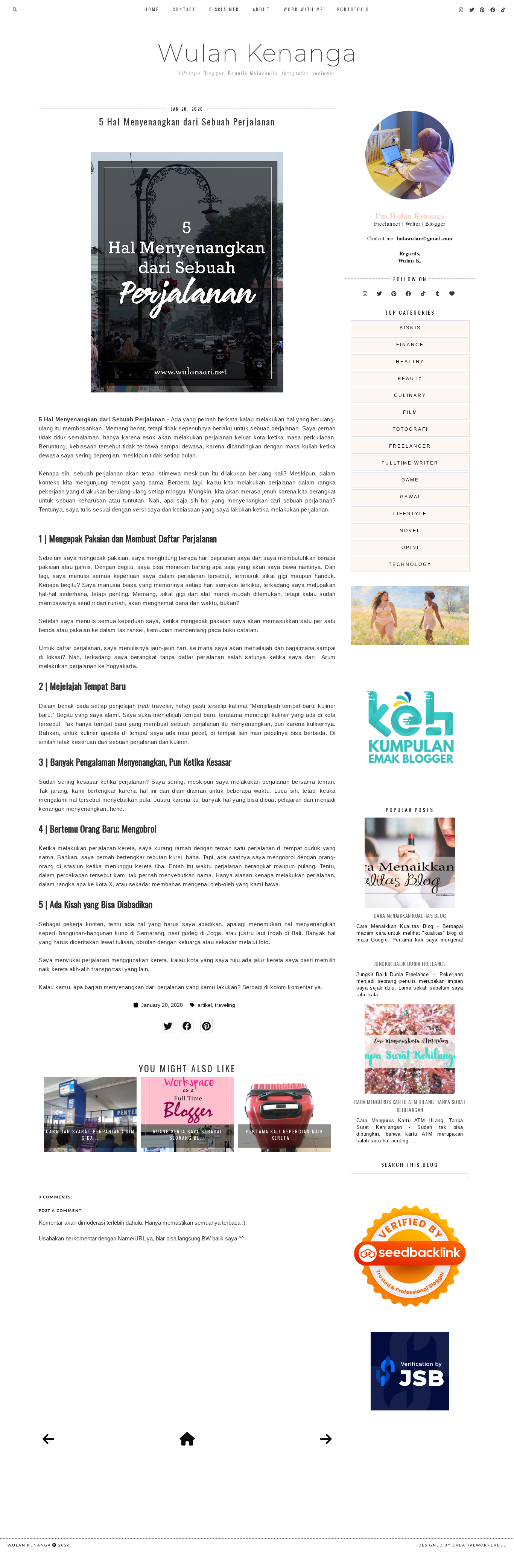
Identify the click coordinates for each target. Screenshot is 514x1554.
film (410, 412)
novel (410, 530)
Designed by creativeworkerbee (462, 1545)
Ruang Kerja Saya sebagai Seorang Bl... (187, 1134)
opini (410, 547)
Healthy (410, 361)
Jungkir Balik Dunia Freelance (410, 963)
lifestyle (410, 513)
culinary (410, 395)
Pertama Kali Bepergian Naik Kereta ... (284, 1134)
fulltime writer (410, 463)
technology (410, 564)
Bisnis (410, 327)
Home (151, 9)
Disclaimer (224, 9)
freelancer (410, 446)
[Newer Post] (48, 1439)
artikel (205, 1005)
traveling (225, 1005)
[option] (90, 1114)
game (410, 480)
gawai (410, 496)
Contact (184, 9)
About (261, 9)
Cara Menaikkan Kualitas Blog (410, 915)
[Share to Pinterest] (206, 1026)
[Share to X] (168, 1026)
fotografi (410, 429)
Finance (410, 344)
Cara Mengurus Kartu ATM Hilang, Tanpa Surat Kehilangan (410, 1105)
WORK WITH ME (304, 9)
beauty (410, 378)
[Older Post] (326, 1439)
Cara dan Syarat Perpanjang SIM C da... (90, 1134)
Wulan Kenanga (257, 53)
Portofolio (353, 9)
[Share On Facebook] (187, 1026)
